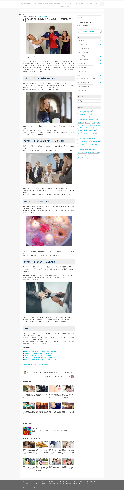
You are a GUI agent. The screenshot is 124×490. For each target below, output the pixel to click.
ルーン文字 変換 (81, 149)
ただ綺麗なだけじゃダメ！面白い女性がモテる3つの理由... (38, 353)
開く (30, 57)
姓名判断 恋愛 (93, 133)
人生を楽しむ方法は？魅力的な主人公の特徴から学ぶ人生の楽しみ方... (41, 351)
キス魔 (85, 130)
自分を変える (47, 364)
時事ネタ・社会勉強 (71, 3)
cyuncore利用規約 (51, 483)
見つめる (98, 122)
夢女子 (95, 130)
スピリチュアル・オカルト (85, 48)
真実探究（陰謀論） (49, 3)
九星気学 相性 (86, 111)
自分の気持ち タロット (82, 125)
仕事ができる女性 (86, 133)
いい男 (94, 146)
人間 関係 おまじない (82, 138)
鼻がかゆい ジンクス (82, 146)
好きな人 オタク (91, 144)
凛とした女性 (80, 130)
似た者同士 (98, 141)
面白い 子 (97, 144)
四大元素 (93, 122)
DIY (86, 157)
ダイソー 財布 (87, 122)
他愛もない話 (93, 155)
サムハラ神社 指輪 (89, 119)
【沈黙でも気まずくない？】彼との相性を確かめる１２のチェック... (40, 357)
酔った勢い (91, 127)
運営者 (92, 483)
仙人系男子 (80, 127)
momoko (34, 428)
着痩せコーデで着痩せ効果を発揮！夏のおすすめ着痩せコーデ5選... (40, 359)
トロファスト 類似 (87, 114)
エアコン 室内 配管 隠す (90, 149)
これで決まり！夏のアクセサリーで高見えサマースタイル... (38, 355)
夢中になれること (81, 157)
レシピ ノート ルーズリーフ (83, 116)
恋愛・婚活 (37, 3)
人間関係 (40, 364)
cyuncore (25, 3)
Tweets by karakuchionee (83, 161)
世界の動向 (81, 63)
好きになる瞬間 (93, 116)
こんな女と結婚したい (82, 144)
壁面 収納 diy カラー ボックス (83, 141)
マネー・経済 (63, 6)
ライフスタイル (87, 3)
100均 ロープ (80, 155)
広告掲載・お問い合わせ (71, 483)
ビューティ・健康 (93, 3)
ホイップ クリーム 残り (82, 152)
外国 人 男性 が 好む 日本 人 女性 (94, 125)
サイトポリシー (60, 483)
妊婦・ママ (69, 6)
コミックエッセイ (79, 3)
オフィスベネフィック (83, 483)
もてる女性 (34, 364)
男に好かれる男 (81, 122)
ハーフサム (96, 119)
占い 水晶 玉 (90, 130)
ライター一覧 (42, 483)
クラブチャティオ (81, 119)
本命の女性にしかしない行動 (93, 152)
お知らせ (81, 40)
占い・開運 (42, 3)
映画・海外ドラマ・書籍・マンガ (60, 3)
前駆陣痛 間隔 (80, 136)
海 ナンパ (79, 133)
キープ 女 (96, 127)
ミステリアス (96, 111)
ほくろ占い (80, 111)
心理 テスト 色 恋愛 (91, 138)
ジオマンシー (89, 146)
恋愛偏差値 (93, 141)
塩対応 (91, 111)
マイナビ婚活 (80, 114)
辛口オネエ (82, 90)
